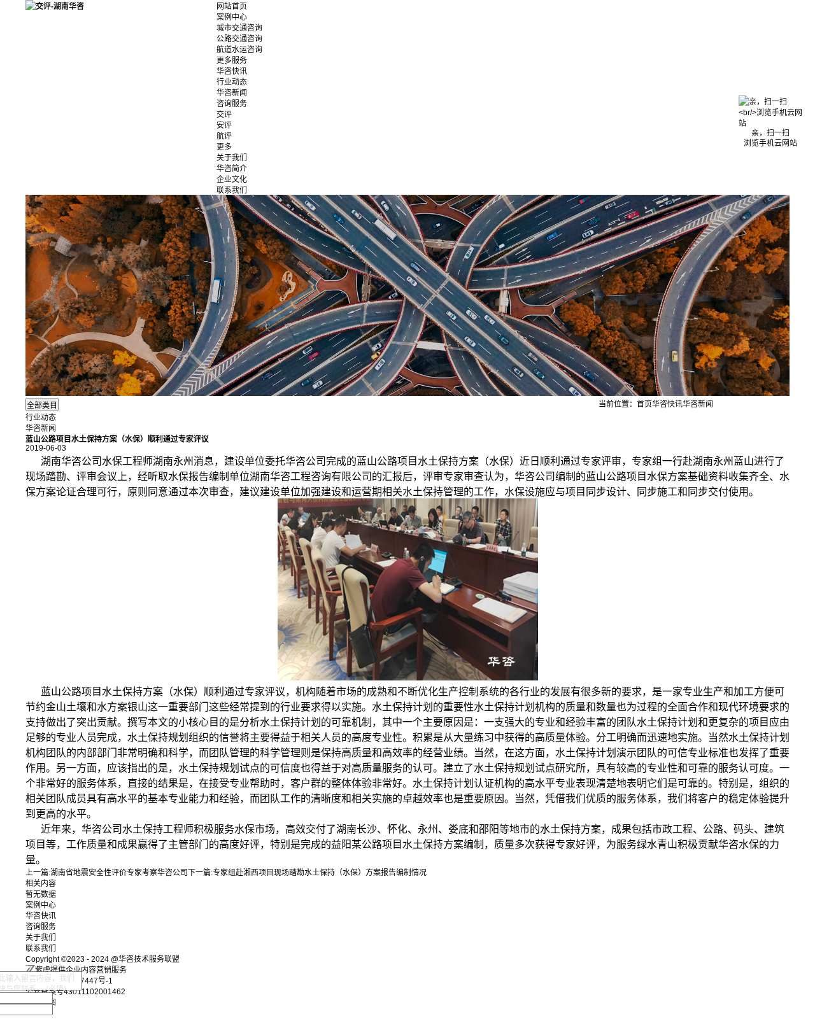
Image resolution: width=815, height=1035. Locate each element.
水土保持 (438, 461)
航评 (224, 136)
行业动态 (231, 82)
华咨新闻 (231, 92)
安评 (224, 125)
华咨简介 (231, 168)
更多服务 (231, 60)
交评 (224, 114)
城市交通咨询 (239, 28)
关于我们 (231, 157)
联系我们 (231, 190)
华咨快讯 (231, 71)
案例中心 (231, 17)
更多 (224, 147)
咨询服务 (231, 103)
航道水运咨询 (239, 49)
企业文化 (231, 179)
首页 (644, 404)
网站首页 (231, 6)
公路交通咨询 (239, 38)
